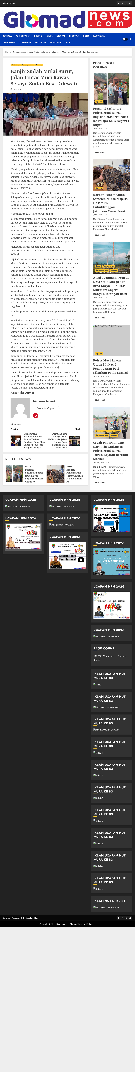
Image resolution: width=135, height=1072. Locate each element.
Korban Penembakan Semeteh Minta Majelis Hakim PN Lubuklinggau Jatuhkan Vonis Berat (74, 480)
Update (39, 65)
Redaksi (29, 917)
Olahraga (55, 42)
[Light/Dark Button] (125, 39)
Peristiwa (74, 36)
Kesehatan (40, 42)
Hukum (49, 36)
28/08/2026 (100, 215)
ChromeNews (76, 924)
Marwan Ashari (44, 401)
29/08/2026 (100, 129)
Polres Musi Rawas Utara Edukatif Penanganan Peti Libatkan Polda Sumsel (110, 366)
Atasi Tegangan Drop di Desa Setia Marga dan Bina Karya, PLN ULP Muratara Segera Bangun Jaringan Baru (111, 286)
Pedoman (15, 917)
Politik (38, 36)
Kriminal (60, 36)
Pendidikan (25, 42)
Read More (100, 152)
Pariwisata (99, 36)
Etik (22, 917)
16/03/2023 (17, 89)
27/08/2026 (99, 377)
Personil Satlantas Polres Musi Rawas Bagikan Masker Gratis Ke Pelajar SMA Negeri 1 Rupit (34, 478)
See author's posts (46, 408)
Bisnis (86, 36)
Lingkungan (9, 42)
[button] (130, 39)
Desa (67, 42)
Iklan (36, 917)
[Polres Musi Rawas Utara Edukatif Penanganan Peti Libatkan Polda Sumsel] (111, 340)
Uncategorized (27, 65)
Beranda (7, 36)
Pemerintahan (23, 36)
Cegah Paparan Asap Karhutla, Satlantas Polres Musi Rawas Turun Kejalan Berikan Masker (110, 451)
